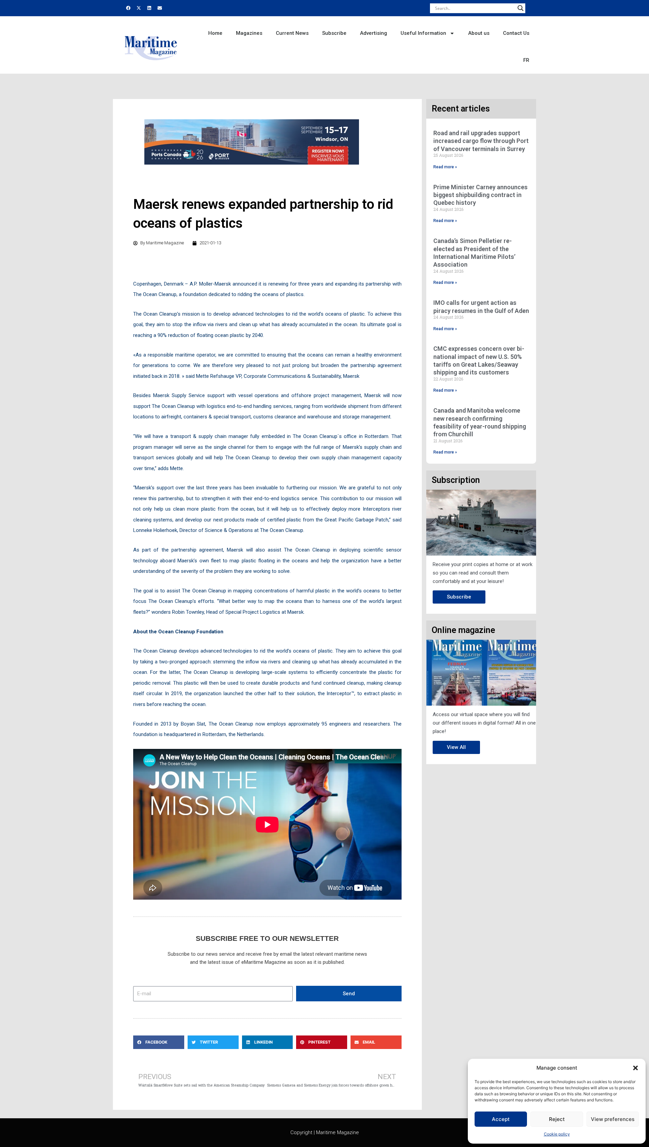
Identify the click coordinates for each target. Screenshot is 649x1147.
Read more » (445, 167)
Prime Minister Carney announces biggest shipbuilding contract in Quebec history (480, 195)
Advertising (373, 33)
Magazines (249, 33)
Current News (292, 33)
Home (215, 33)
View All (456, 747)
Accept (501, 1119)
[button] (635, 1068)
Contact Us (516, 33)
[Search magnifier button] (520, 8)
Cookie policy (557, 1134)
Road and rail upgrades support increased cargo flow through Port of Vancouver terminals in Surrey (481, 140)
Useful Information (423, 33)
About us (478, 33)
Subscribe (334, 33)
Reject (557, 1119)
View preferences (612, 1119)
